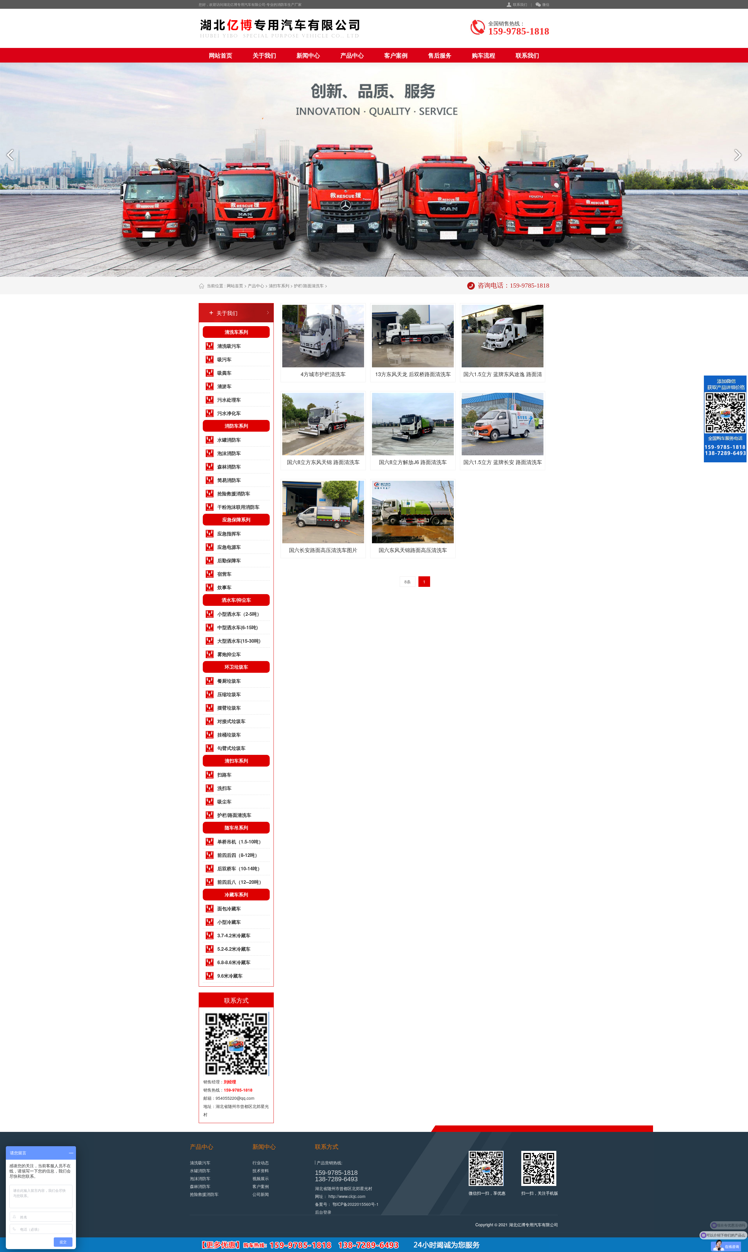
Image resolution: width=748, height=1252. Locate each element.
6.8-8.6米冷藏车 (233, 962)
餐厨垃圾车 (229, 680)
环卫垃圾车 (236, 666)
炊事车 (224, 587)
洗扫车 (224, 788)
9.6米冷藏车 (230, 975)
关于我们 (264, 55)
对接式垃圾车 (231, 721)
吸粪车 (224, 372)
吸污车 (224, 359)
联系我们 (520, 4)
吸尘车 (224, 801)
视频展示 (260, 1178)
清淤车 (224, 386)
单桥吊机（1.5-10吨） (240, 841)
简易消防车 (229, 480)
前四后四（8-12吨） (238, 855)
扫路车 (224, 774)
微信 (545, 4)
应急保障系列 (236, 519)
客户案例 (396, 55)
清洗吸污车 (229, 346)
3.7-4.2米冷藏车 (233, 935)
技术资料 (260, 1170)
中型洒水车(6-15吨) (237, 627)
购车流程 (483, 55)
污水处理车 (229, 399)
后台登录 (323, 1212)
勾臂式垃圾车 (231, 748)
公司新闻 (260, 1194)
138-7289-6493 (336, 1179)
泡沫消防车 (229, 453)
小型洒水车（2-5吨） (239, 614)
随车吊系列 (236, 827)
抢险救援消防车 (233, 493)
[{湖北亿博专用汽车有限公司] (280, 28)
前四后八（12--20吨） (240, 882)
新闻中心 (308, 55)
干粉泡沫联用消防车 (238, 507)
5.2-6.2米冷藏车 (233, 948)
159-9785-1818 (336, 1172)
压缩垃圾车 (229, 694)
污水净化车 (229, 413)
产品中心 (352, 55)
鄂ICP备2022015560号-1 (356, 1204)
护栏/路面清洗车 (309, 285)
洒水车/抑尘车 (236, 599)
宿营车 (224, 573)
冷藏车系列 (236, 894)
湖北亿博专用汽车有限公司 (533, 1224)
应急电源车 (229, 547)
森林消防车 (229, 466)
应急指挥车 (229, 533)
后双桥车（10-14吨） (239, 868)
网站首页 (220, 55)
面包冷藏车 (229, 908)
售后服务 (439, 55)
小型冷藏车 (229, 922)
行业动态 (260, 1162)
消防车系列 (236, 425)
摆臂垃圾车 (229, 707)
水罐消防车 (229, 439)
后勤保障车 (229, 560)
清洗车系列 (236, 331)
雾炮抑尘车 (229, 654)
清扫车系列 (279, 285)
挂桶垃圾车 (229, 734)
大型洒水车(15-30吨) (238, 640)
